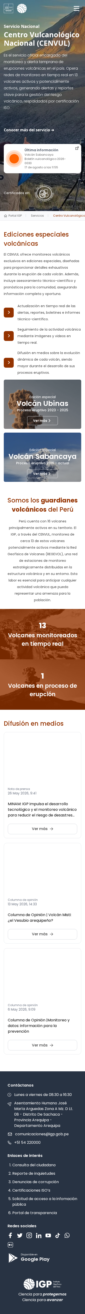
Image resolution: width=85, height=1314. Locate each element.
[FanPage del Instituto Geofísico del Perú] (10, 1235)
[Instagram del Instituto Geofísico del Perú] (29, 1235)
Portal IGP (15, 216)
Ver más (40, 420)
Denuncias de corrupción (35, 1182)
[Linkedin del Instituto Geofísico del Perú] (39, 1235)
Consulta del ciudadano (34, 1165)
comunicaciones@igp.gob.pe (42, 1134)
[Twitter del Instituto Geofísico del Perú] (20, 1235)
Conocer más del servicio (27, 129)
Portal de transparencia (34, 1213)
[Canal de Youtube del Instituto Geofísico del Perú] (48, 1235)
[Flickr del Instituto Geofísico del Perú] (10, 1245)
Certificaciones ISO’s (31, 1190)
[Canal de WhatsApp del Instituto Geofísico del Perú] (67, 1235)
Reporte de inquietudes (33, 1173)
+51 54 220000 (27, 1142)
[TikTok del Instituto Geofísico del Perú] (57, 1235)
